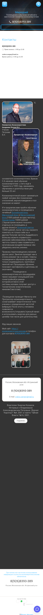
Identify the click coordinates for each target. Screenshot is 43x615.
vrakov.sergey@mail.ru (24, 397)
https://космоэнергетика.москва (14, 329)
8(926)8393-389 (21, 21)
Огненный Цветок (25, 227)
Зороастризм (8, 220)
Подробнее (21, 421)
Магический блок (10, 215)
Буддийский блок (20, 212)
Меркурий (21, 12)
